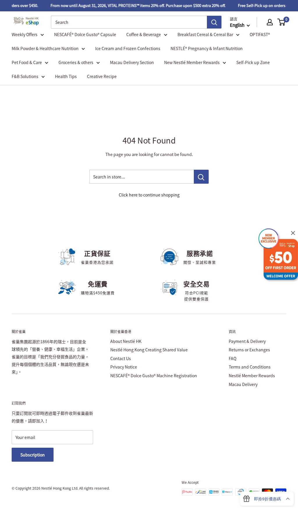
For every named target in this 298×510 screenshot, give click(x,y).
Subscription (32, 455)
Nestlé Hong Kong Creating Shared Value (149, 350)
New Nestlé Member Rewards (192, 62)
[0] (281, 22)
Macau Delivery (243, 384)
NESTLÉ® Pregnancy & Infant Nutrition (207, 48)
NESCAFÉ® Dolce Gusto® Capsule (85, 34)
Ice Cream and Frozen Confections (127, 48)
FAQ (232, 358)
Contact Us (120, 358)
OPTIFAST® (260, 34)
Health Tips (66, 76)
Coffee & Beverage (143, 34)
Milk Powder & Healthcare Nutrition (45, 48)
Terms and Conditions (250, 367)
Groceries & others (75, 62)
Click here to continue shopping (149, 195)
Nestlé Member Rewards (252, 375)
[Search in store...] (201, 177)
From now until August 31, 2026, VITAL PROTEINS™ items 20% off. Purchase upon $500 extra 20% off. (134, 5)
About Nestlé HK (125, 341)
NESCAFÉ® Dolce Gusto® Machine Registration (153, 375)
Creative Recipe (102, 76)
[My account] (270, 22)
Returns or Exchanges (249, 350)
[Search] (214, 22)
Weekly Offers (25, 34)
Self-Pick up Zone (253, 62)
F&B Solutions (25, 76)
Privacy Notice (123, 367)
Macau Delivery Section (132, 62)
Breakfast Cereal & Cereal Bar (205, 34)
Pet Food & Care (27, 62)
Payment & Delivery (247, 341)
